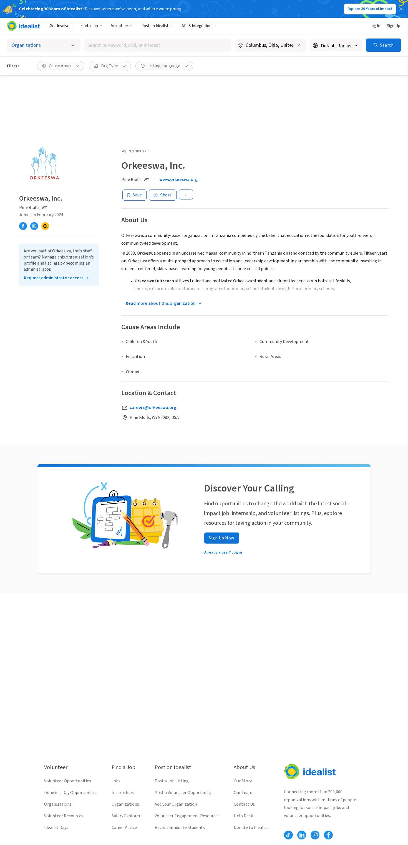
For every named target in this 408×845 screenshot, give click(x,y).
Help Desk (243, 816)
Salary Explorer (126, 816)
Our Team (243, 793)
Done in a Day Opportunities (70, 793)
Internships (123, 793)
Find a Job (89, 26)
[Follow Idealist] (288, 835)
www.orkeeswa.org (178, 179)
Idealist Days (56, 827)
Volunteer (119, 26)
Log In (374, 26)
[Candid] (45, 226)
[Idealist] (23, 26)
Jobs (116, 781)
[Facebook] (23, 226)
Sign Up (393, 26)
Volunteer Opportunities (67, 781)
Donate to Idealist (251, 827)
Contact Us (244, 804)
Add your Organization (176, 804)
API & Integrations (197, 26)
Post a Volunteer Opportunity (183, 793)
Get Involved (61, 26)
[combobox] (157, 45)
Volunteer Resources (63, 816)
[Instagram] (34, 226)
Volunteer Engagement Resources (187, 816)
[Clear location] (299, 45)
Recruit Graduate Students (180, 827)
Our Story (243, 781)
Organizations (58, 804)
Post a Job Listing (172, 781)
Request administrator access (53, 278)
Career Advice (124, 827)
